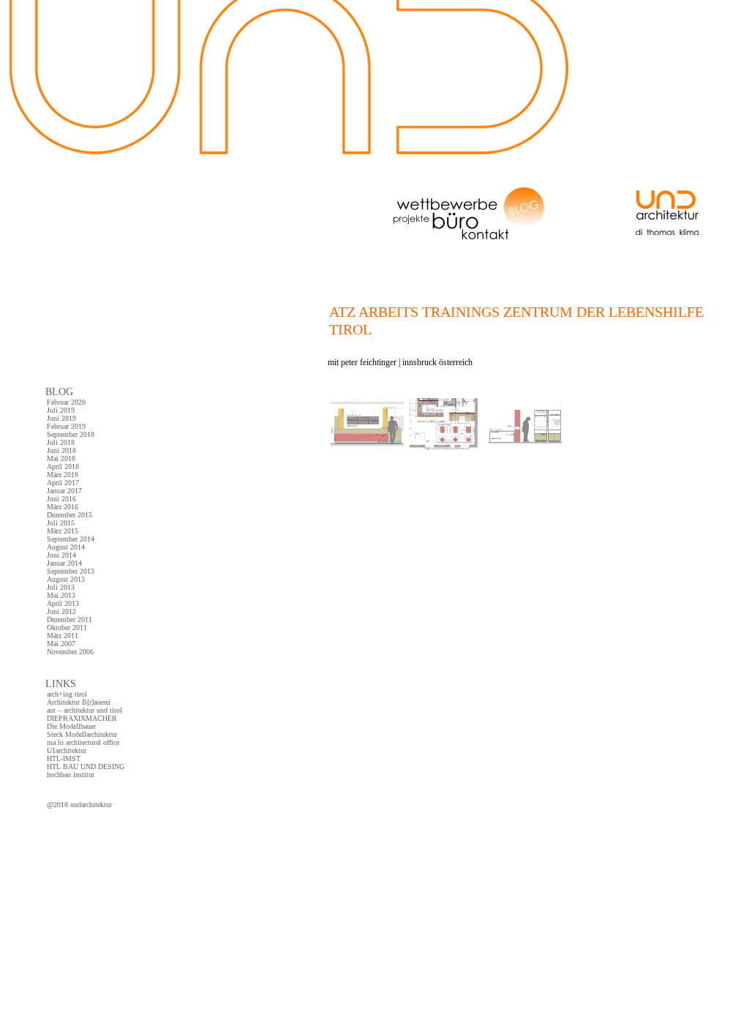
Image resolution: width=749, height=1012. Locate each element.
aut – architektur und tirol (84, 710)
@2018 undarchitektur (79, 805)
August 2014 (66, 547)
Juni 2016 (61, 499)
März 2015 (62, 531)
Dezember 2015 (69, 515)
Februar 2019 (66, 426)
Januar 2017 (64, 491)
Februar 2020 (66, 402)
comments (580, 390)
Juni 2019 (61, 418)
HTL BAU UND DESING (85, 766)
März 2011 (62, 635)
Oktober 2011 (67, 627)
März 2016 (62, 507)
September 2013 (70, 571)
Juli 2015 (61, 523)
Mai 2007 (61, 644)
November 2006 (70, 652)
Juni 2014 (61, 555)
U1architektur (66, 750)
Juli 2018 (61, 442)
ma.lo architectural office (83, 742)
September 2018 (70, 434)
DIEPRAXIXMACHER (82, 718)
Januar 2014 (64, 563)
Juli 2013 (61, 587)
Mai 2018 (61, 458)
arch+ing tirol (67, 694)
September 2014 (70, 539)
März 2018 (62, 475)
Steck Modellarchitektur (82, 734)
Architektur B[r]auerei (78, 702)
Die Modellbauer (71, 726)
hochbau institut (70, 775)
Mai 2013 (61, 595)
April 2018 (63, 466)
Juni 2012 (61, 611)
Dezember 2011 (69, 619)
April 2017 (63, 483)
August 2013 (66, 579)
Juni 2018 (61, 450)
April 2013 (63, 603)
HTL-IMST (63, 758)
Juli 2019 (61, 410)
